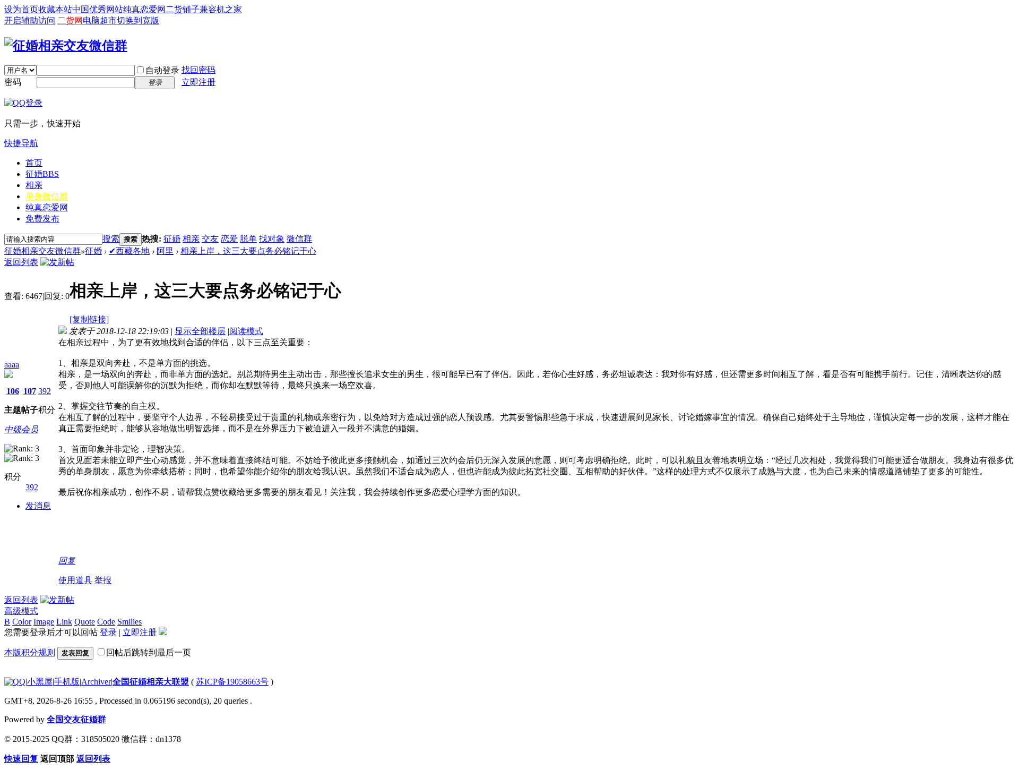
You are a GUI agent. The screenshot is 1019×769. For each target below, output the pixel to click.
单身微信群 (46, 196)
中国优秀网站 (97, 9)
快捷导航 (21, 143)
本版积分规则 (29, 652)
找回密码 (198, 69)
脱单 (248, 238)
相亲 (33, 185)
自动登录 (162, 70)
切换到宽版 (138, 20)
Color (21, 621)
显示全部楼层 (200, 331)
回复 (66, 560)
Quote (84, 621)
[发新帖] (57, 262)
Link (64, 621)
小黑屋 (40, 681)
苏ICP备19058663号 (232, 681)
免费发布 (42, 218)
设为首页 (21, 9)
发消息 (38, 505)
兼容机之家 (221, 9)
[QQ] (14, 681)
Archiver (96, 681)
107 (29, 391)
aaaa (11, 364)
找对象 (271, 238)
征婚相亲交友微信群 (42, 250)
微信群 (299, 238)
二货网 (70, 20)
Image (43, 621)
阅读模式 (246, 331)
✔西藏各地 (129, 250)
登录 (108, 632)
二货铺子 (183, 9)
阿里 (165, 250)
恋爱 (229, 238)
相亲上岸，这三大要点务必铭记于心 (248, 250)
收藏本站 (55, 9)
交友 (210, 238)
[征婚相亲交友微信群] (65, 46)
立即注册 (198, 82)
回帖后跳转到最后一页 (148, 652)
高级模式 (21, 611)
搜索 (110, 238)
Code (106, 621)
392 (44, 391)
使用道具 (75, 580)
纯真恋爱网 (144, 9)
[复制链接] (89, 319)
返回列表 (21, 262)
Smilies (129, 621)
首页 (33, 162)
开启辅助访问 (29, 20)
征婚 (42, 173)
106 (12, 391)
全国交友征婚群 (76, 719)
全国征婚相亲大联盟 (151, 681)
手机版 (67, 681)
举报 (102, 580)
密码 (12, 82)
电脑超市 (100, 20)
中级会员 (21, 429)
